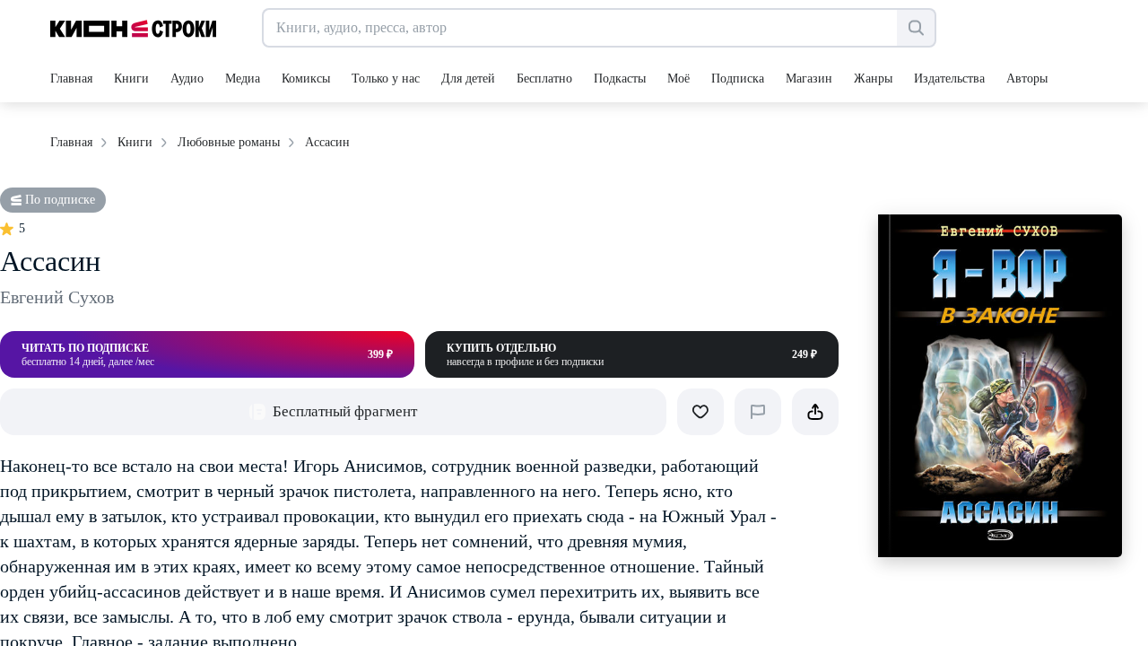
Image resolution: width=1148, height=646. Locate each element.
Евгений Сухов (57, 297)
